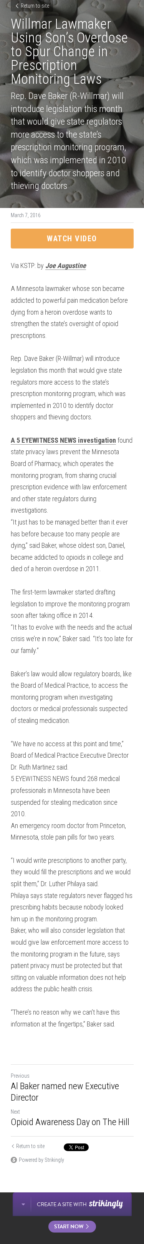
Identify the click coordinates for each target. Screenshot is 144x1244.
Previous (20, 1076)
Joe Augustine (65, 265)
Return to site (35, 6)
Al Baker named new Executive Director (65, 1092)
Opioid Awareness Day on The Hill (70, 1122)
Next (15, 1112)
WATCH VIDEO (72, 238)
